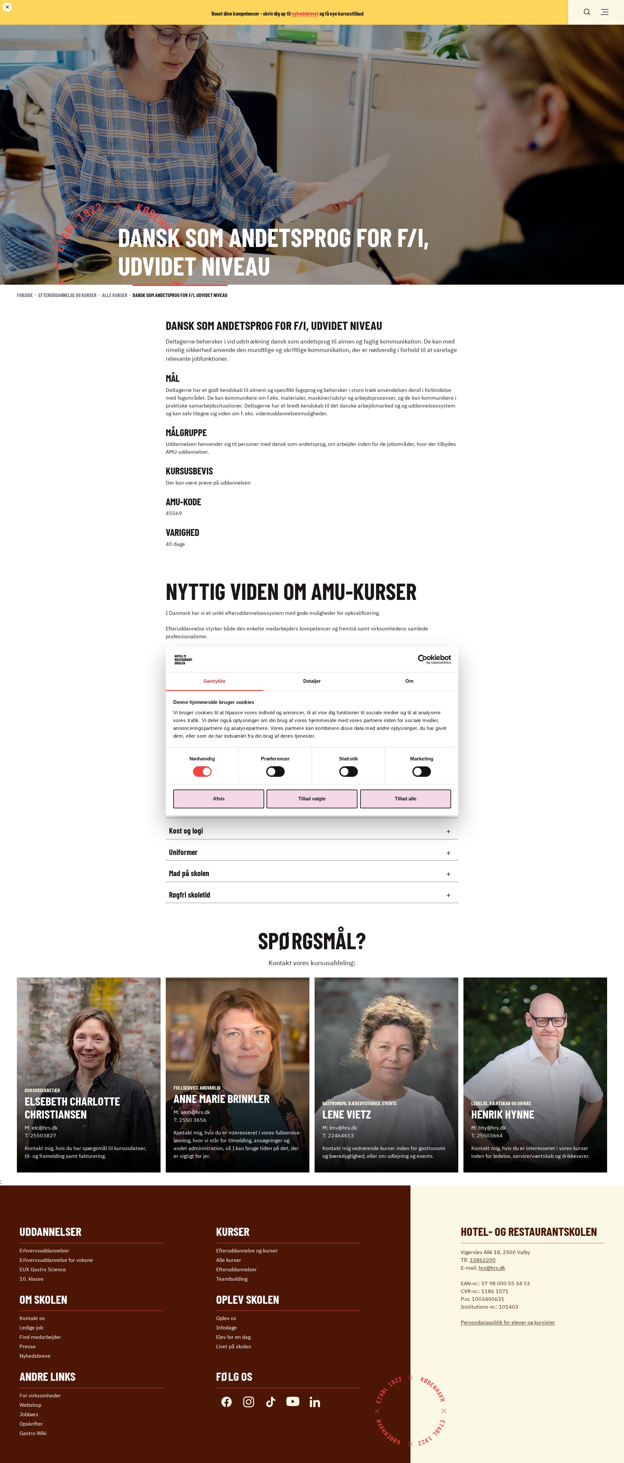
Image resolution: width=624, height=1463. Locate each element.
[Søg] (587, 11)
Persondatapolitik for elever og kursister (508, 1322)
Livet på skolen (233, 1346)
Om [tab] (409, 681)
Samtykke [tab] (214, 681)
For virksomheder (40, 1395)
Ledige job (31, 1327)
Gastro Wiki (33, 1433)
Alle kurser (114, 295)
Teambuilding (231, 1278)
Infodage (226, 1327)
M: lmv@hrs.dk (339, 1127)
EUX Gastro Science (43, 1269)
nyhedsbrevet (305, 13)
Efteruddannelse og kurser (67, 295)
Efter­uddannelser (236, 1269)
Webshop (30, 1405)
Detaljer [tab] (312, 681)
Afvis (219, 798)
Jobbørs (29, 1414)
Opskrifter (31, 1423)
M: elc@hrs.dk (41, 1127)
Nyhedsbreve (35, 1356)
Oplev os (226, 1318)
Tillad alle (405, 798)
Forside (25, 295)
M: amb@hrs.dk (192, 1112)
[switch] (275, 772)
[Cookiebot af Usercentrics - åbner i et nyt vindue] (422, 660)
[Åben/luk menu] (604, 12)
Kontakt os (32, 1318)
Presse (28, 1346)
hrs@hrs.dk (492, 1267)
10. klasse (32, 1278)
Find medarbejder (40, 1337)
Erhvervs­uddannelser (44, 1250)
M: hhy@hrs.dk (488, 1127)
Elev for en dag (233, 1337)
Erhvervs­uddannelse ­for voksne (56, 1260)
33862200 (483, 1260)
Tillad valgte (312, 798)
